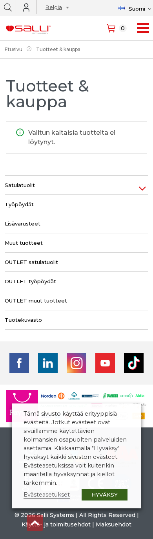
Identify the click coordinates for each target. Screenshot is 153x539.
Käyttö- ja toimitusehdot (56, 524)
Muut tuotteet (24, 243)
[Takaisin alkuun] (35, 523)
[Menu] (143, 28)
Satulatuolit (20, 185)
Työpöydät (19, 204)
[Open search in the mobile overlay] (8, 7)
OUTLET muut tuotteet (36, 300)
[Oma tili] (26, 7)
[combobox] (55, 8)
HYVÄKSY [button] (104, 494)
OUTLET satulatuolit (31, 262)
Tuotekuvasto (23, 320)
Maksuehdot (113, 524)
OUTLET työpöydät (30, 281)
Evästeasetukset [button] (47, 494)
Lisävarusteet (22, 223)
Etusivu (13, 49)
